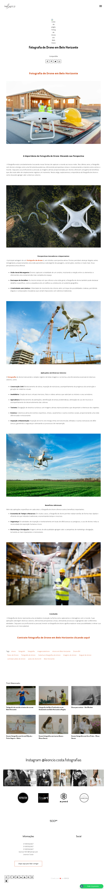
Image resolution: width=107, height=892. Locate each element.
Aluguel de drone (85, 655)
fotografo (21, 651)
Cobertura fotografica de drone (49, 655)
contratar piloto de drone (16, 659)
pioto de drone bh (34, 659)
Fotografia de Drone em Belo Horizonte (53, 73)
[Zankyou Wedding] (84, 798)
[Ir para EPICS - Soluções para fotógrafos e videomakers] (60, 878)
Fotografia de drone (28, 655)
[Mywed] (63, 798)
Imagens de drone (69, 655)
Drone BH (76, 651)
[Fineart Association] (43, 798)
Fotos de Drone (12, 655)
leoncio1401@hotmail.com (28, 852)
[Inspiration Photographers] (23, 798)
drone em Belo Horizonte (61, 651)
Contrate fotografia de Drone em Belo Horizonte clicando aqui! (53, 637)
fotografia (31, 651)
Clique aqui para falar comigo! (28, 864)
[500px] (53, 821)
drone (13, 651)
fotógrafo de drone (34, 260)
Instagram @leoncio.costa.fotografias (53, 759)
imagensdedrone (43, 651)
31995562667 (28, 844)
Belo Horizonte (49, 659)
